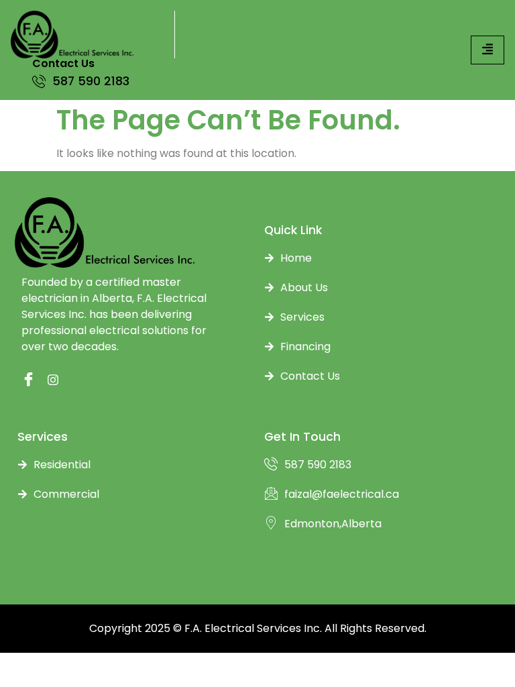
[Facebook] (24, 380)
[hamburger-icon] (487, 50)
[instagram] (51, 380)
